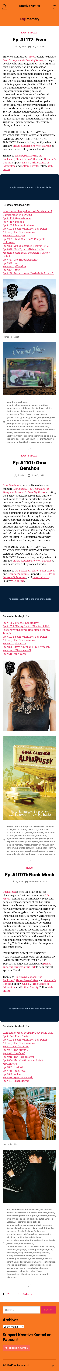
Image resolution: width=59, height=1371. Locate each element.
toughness (42, 854)
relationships (41, 432)
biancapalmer (13, 408)
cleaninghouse (38, 408)
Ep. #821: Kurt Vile (13, 1067)
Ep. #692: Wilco (12, 1074)
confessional (29, 1225)
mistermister (39, 1255)
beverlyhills (38, 826)
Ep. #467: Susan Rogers (16, 1081)
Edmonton (41, 835)
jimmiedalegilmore (39, 1240)
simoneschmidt (35, 436)
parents (21, 847)
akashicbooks (13, 826)
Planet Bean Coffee (27, 159)
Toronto (42, 439)
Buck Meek (9, 891)
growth (42, 838)
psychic (29, 432)
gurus (50, 838)
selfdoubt (22, 1265)
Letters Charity (29, 166)
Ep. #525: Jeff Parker (14, 266)
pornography (13, 851)
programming (34, 1262)
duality (28, 1228)
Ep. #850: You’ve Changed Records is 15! (26, 246)
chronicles (38, 832)
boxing (24, 829)
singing (47, 436)
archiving (22, 402)
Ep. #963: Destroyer (14, 235)
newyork (47, 1258)
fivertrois (30, 414)
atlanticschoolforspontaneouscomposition (27, 405)
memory (11, 426)
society (22, 1268)
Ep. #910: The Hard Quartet (18, 1057)
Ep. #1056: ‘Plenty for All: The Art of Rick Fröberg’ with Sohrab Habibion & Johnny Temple (26, 630)
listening (31, 1249)
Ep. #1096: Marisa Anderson (19, 225)
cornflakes (49, 832)
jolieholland (12, 1243)
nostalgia (39, 429)
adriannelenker (32, 1209)
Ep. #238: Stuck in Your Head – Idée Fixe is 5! (28, 273)
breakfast (32, 829)
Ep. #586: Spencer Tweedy (18, 1077)
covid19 (10, 835)
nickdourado (27, 429)
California (43, 829)
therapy (32, 854)
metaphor (20, 426)
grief (52, 417)
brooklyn (11, 1219)
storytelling (22, 854)
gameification (13, 417)
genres (32, 417)
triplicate (11, 442)
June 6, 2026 (38, 475)
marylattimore (25, 1252)
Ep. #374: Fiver (11, 270)
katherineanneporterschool (20, 1246)
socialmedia (12, 439)
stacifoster (32, 1268)
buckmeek (21, 1219)
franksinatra (41, 414)
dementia (47, 1225)
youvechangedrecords (40, 442)
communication (14, 1225)
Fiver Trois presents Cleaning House (23, 60)
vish (24, 46)
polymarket (19, 432)
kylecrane (11, 1249)
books (9, 829)
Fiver (32, 56)
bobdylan (25, 408)
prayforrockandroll (29, 851)
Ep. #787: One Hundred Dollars (21, 259)
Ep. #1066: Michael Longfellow (21, 623)
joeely (52, 1240)
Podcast (33, 33)
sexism (50, 851)
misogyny (36, 844)
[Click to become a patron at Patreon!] (29, 1348)
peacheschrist (48, 847)
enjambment (13, 414)
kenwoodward (41, 1246)
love (50, 1249)
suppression (12, 1271)
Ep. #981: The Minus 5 (15, 1050)
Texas (39, 1271)
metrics (29, 426)
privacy (42, 851)
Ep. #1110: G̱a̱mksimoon (17, 218)
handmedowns (14, 420)
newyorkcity (48, 844)
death (39, 1225)
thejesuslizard (13, 1274)
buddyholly (32, 1219)
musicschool (23, 1258)
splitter (22, 439)
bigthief (33, 1215)
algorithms (12, 402)
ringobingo (12, 1265)
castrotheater (13, 832)
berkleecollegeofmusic (18, 1215)
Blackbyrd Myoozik (26, 155)
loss (41, 841)
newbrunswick (13, 429)
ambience (42, 1212)
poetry (10, 432)
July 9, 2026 (38, 46)
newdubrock (36, 1258)
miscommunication (22, 1255)
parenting (11, 1262)
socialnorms (12, 1268)
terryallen (30, 1271)
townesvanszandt (40, 1274)
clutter (49, 408)
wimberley (12, 1277)
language (21, 1249)
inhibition (11, 1237)
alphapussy (26, 826)
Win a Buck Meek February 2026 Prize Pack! (28, 1032)
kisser (51, 1246)
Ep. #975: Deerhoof (14, 1053)
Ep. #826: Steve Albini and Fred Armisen (26, 647)
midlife (45, 1252)
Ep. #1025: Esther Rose (16, 1046)
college (36, 1222)
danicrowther (13, 411)
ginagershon (32, 838)
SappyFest (21, 436)
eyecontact (12, 838)
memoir (10, 844)
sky (53, 436)
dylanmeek (38, 1228)
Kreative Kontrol (29, 5)
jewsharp (22, 841)
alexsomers (20, 1212)
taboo (22, 1271)
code (29, 1222)
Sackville (11, 436)
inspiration (12, 841)
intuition (20, 1237)
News (23, 33)
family (22, 838)
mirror (9, 1255)
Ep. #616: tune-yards (14, 654)
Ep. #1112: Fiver (29, 40)
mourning (11, 1258)
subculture (32, 439)
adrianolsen (45, 1209)
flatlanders (39, 1231)
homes (25, 420)
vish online (17, 581)
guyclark (32, 1234)
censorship (20, 1222)
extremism (12, 1231)
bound (16, 829)
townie (50, 439)
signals (49, 1265)
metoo (27, 844)
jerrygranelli (28, 423)
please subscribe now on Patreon (32, 145)
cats (23, 832)
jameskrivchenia (33, 1237)
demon (10, 1228)
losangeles (33, 841)
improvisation (44, 420)
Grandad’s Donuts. (18, 574)
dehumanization (28, 411)
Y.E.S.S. (26, 162)
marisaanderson (43, 423)
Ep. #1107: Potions (13, 222)
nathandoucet (41, 426)
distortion (19, 1228)
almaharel (32, 1212)
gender (24, 417)
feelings (29, 1231)
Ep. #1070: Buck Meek (29, 875)
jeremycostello (14, 423)
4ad (8, 1209)
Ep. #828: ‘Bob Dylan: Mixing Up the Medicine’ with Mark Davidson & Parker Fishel (26, 253)
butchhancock (46, 1219)
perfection (22, 1262)
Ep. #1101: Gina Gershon (29, 465)
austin (51, 1212)
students (43, 1268)
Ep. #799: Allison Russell (17, 650)
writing (52, 854)
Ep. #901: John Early (14, 643)
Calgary (10, 1222)
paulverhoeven (33, 847)
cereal (29, 832)
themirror (25, 1274)
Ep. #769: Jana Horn (14, 1070)
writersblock (22, 442)
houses (33, 420)
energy (40, 411)
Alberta (10, 1212)
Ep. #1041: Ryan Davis (15, 1036)
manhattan (49, 841)
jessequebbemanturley (18, 1240)
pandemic (49, 429)
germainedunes (14, 1234)
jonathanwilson (26, 1243)
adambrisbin (18, 1209)
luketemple (12, 1252)
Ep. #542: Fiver (11, 263)
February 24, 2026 (38, 881)
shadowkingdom (36, 1265)
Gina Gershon (11, 485)
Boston (51, 1215)
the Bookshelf (23, 570)
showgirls (11, 854)
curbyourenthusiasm (25, 835)
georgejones (43, 417)
